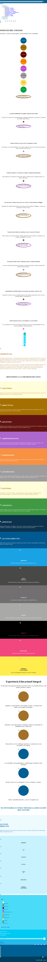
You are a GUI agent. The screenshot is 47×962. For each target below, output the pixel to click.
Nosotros (11, 7)
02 (25, 336)
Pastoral (11, 14)
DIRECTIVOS (5, 906)
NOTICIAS (4, 5)
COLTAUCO (5, 923)
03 (25, 338)
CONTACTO (5, 18)
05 (25, 343)
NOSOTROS (5, 903)
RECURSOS (5, 16)
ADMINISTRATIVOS (7, 912)
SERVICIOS (5, 17)
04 (25, 341)
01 (25, 334)
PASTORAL (5, 920)
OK (44, 938)
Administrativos (16, 12)
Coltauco (11, 15)
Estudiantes (13, 13)
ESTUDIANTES (5, 917)
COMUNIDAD (5, 6)
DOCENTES (5, 909)
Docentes (12, 10)
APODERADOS (5, 914)
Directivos (12, 9)
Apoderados (13, 11)
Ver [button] (23, 122)
